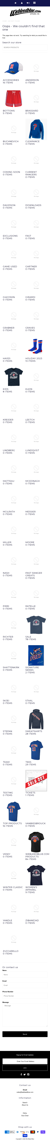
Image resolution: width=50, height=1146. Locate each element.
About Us (25, 1105)
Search (25, 1102)
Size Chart (24, 1115)
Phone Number (7, 991)
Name (4, 970)
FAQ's (25, 1113)
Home (4, 21)
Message (5, 1002)
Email (4, 981)
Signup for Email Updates (25, 1055)
